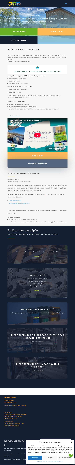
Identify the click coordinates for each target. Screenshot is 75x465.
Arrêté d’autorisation (15, 201)
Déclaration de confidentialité (55, 461)
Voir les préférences (65, 458)
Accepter (35, 458)
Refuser (49, 458)
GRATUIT (37, 256)
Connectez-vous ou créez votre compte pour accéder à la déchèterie (37, 72)
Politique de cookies (42, 461)
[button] (71, 442)
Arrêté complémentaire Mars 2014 (19, 203)
